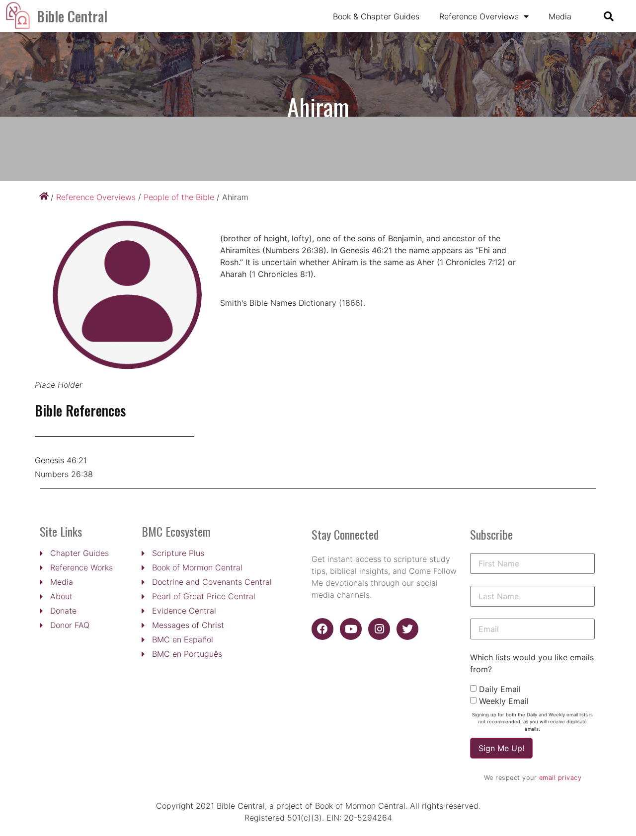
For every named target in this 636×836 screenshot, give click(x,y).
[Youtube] (351, 629)
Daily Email (500, 689)
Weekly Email (504, 701)
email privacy (560, 777)
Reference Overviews (479, 16)
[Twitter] (407, 629)
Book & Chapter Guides (376, 16)
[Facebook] (322, 629)
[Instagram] (379, 629)
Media (560, 16)
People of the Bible (179, 197)
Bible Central (72, 16)
